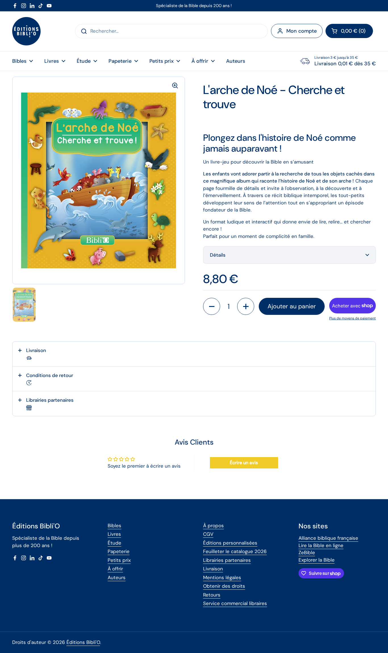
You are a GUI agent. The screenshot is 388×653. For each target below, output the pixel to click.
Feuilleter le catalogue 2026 (235, 551)
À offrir (115, 569)
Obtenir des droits (224, 586)
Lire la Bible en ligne (321, 545)
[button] (349, 31)
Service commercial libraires (235, 603)
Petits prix (119, 560)
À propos (213, 525)
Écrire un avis (244, 463)
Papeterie (119, 551)
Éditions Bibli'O (83, 642)
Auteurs (117, 577)
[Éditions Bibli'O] (26, 31)
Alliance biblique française (328, 538)
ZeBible (307, 552)
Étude (114, 543)
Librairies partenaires (227, 560)
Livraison (213, 569)
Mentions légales (222, 577)
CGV (208, 534)
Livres (114, 534)
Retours (211, 595)
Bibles (114, 525)
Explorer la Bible (317, 560)
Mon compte (301, 31)
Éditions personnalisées (230, 543)
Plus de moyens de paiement (352, 318)
